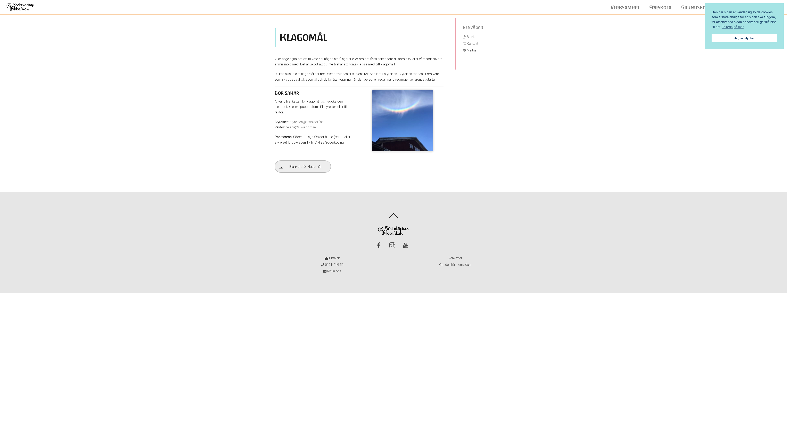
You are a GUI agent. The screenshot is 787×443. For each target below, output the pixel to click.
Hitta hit (334, 258)
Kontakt (472, 44)
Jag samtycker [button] (744, 38)
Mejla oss (333, 271)
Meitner (472, 50)
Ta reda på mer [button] (733, 27)
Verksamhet (625, 7)
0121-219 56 (333, 265)
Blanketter (473, 37)
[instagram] (393, 245)
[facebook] (379, 245)
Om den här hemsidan (455, 265)
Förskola (660, 7)
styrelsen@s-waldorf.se (307, 122)
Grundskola (696, 7)
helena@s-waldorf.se (300, 127)
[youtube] (406, 245)
